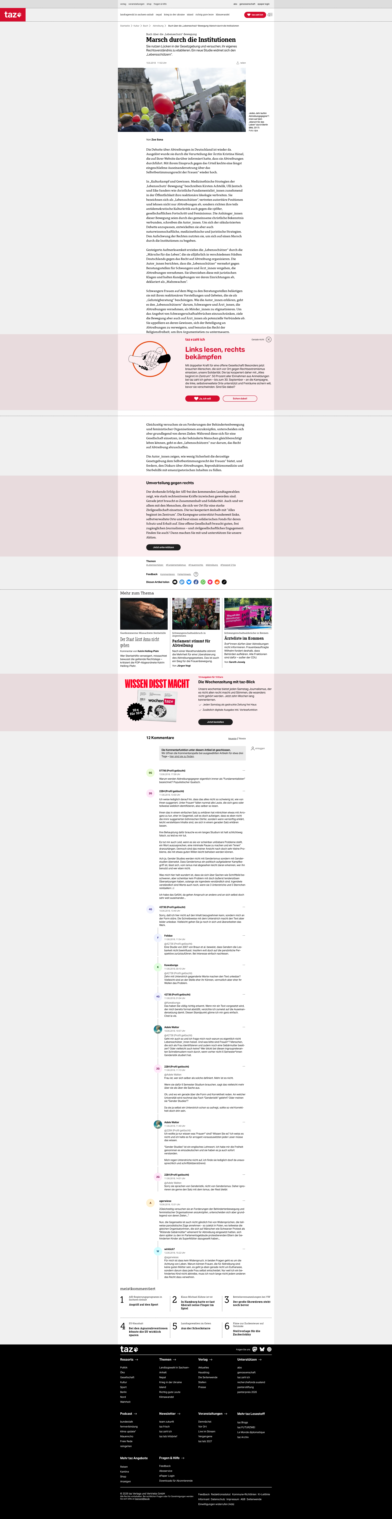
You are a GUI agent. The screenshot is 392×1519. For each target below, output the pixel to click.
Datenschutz (218, 1499)
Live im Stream (206, 1431)
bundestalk (126, 1421)
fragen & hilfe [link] (160, 4)
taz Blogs (242, 1422)
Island (162, 1387)
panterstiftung (245, 1387)
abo (239, 1367)
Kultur (136, 26)
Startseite (125, 26)
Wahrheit (125, 1402)
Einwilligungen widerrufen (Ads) (216, 1504)
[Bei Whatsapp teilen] (203, 582)
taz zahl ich (243, 1377)
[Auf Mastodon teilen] (181, 582)
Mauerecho (126, 1436)
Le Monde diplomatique (251, 1432)
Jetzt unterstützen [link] (163, 547)
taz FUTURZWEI (246, 1427)
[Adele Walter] (158, 1029)
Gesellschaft (127, 1377)
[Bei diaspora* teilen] (210, 582)
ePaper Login (167, 1475)
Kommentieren (167, 574)
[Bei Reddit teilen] (217, 582)
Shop (123, 1476)
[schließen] (269, 339)
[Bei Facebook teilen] (196, 582)
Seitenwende (254, 1499)
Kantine (124, 1471)
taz (129, 1349)
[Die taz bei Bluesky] (262, 1351)
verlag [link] (123, 4)
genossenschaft (246, 1372)
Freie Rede (126, 1441)
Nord (123, 1397)
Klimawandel (166, 1397)
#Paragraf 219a (228, 565)
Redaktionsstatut (221, 1494)
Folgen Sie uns (243, 1349)
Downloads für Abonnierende (176, 1480)
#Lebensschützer (155, 565)
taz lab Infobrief (168, 1436)
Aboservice (165, 1471)
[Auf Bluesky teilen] (189, 582)
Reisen (124, 1466)
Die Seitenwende (207, 1377)
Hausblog (203, 1372)
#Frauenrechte (196, 565)
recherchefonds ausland (251, 1382)
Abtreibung (158, 26)
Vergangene (205, 1436)
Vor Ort (202, 1426)
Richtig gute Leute (169, 1392)
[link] (137, 14)
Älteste (242, 738)
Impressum (233, 1499)
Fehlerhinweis (184, 574)
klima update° (128, 1431)
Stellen (202, 1382)
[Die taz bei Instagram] (269, 1351)
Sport (123, 1387)
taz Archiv (243, 1437)
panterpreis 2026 (247, 1392)
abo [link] (235, 4)
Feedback (165, 1466)
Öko (122, 1372)
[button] (270, 14)
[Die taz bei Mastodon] (255, 1351)
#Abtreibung (212, 565)
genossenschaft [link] (247, 4)
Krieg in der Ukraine (170, 1382)
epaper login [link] (264, 4)
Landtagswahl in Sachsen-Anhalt (174, 1370)
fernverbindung (129, 1426)
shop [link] (149, 4)
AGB (243, 1499)
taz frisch (164, 1426)
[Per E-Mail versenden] (174, 582)
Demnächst (204, 1421)
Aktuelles (203, 1367)
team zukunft (166, 1421)
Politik (123, 1367)
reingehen (126, 1446)
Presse (202, 1387)
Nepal (162, 1377)
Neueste (232, 738)
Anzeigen (125, 1481)
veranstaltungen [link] (136, 4)
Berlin (123, 1392)
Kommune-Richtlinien (244, 1494)
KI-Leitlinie (264, 1494)
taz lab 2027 (205, 1441)
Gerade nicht (258, 339)
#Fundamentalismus (176, 565)
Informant (204, 1499)
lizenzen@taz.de (142, 1499)
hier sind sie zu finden (182, 756)
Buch (145, 26)
